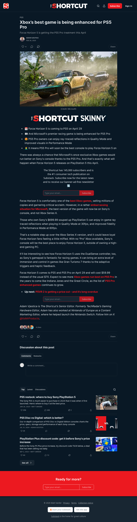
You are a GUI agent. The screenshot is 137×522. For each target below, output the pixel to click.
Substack (55, 516)
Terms (74, 503)
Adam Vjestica (32, 38)
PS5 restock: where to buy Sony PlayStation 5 (48, 397)
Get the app (81, 509)
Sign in (128, 6)
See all (25, 462)
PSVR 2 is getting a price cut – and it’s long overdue (67, 291)
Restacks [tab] (37, 356)
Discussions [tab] (40, 389)
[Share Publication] (104, 6)
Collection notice (85, 503)
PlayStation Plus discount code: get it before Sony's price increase (55, 440)
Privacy (66, 503)
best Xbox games (81, 200)
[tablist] (31, 356)
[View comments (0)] (32, 46)
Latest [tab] (30, 389)
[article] (68, 403)
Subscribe (115, 6)
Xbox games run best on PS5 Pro (94, 276)
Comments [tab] (26, 356)
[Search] (98, 6)
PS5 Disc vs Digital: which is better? (42, 417)
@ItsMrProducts (29, 318)
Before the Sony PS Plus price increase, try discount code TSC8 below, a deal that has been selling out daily (55, 447)
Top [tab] (22, 389)
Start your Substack (61, 509)
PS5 (22, 17)
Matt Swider (37, 407)
